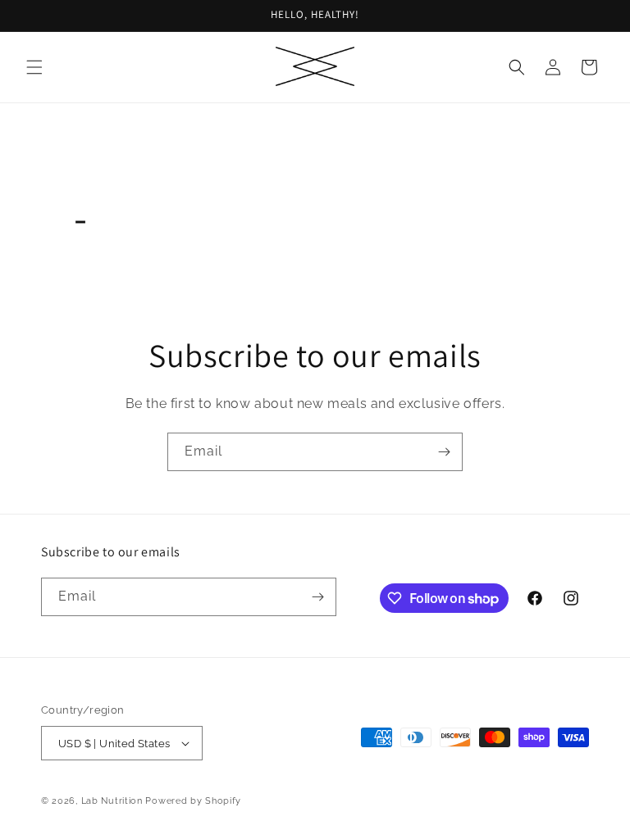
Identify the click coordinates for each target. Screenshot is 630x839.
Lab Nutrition (112, 801)
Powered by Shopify (193, 801)
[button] (34, 67)
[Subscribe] (444, 452)
